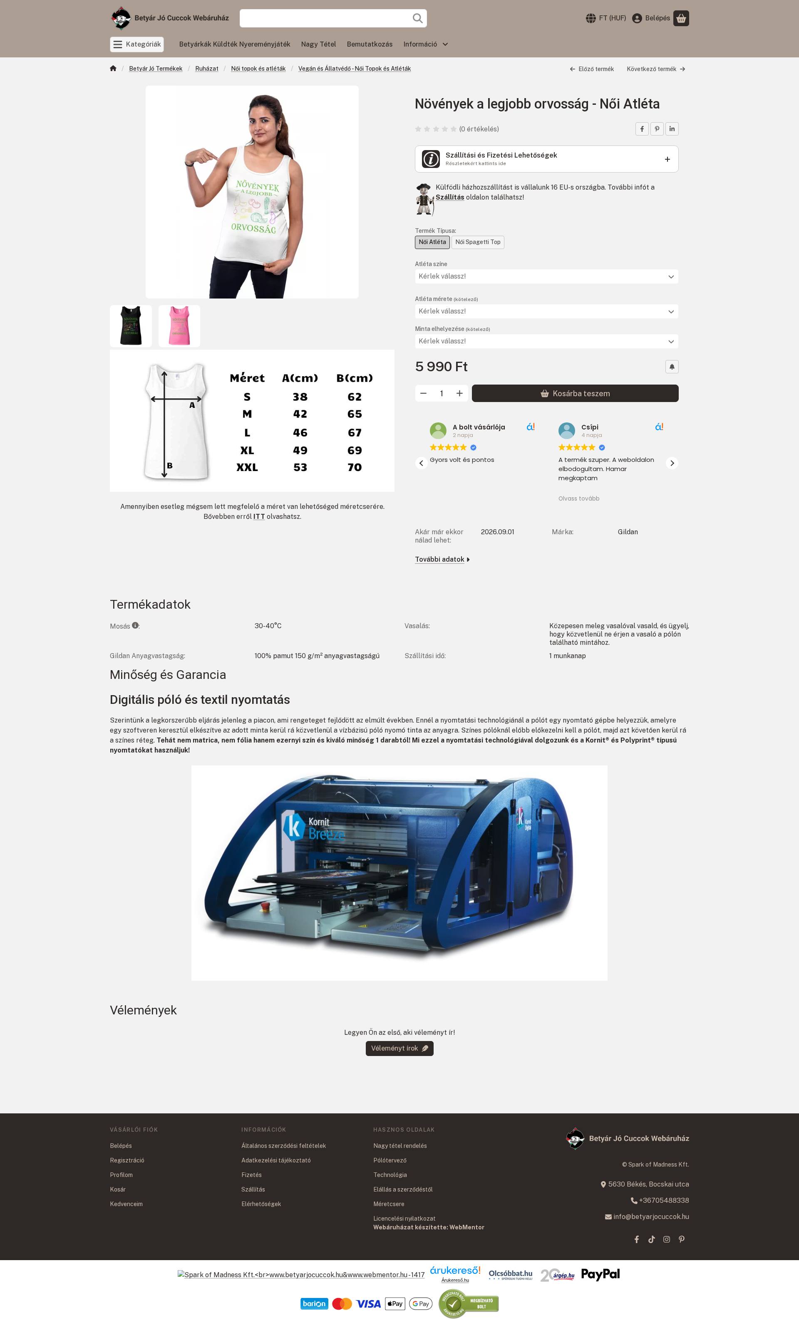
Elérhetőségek (261, 1204)
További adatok (439, 559)
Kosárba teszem (581, 393)
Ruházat (206, 68)
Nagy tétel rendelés (400, 1145)
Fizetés (251, 1175)
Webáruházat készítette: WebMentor (428, 1227)
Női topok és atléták (258, 68)
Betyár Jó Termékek (156, 68)
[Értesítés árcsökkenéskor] (672, 366)
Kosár (118, 1189)
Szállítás (450, 197)
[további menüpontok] (445, 44)
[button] (672, 463)
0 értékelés (480, 129)
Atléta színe (431, 264)
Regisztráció (127, 1160)
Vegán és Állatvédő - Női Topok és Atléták (354, 68)
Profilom (121, 1175)
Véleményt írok (394, 1048)
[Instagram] (666, 1239)
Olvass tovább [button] (579, 499)
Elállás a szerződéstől (403, 1189)
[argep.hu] (558, 1275)
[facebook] (642, 129)
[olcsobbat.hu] (511, 1275)
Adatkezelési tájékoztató (276, 1160)
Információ (420, 44)
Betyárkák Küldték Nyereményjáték (234, 44)
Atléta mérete (446, 299)
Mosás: (125, 626)
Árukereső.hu (455, 1280)
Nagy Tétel (318, 44)
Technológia (390, 1175)
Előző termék (596, 69)
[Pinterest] (681, 1239)
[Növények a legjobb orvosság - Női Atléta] (252, 192)
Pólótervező (390, 1160)
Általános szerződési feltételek (283, 1145)
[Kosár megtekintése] (681, 18)
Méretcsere (388, 1204)
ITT (259, 517)
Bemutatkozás (370, 44)
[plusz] (459, 393)
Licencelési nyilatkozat (404, 1218)
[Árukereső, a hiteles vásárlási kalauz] (469, 1304)
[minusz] (423, 393)
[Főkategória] (113, 69)
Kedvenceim (126, 1204)
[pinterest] (657, 129)
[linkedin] (672, 129)
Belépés (121, 1145)
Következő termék (652, 69)
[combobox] (333, 18)
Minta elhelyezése (452, 329)
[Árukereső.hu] (455, 1270)
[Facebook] (636, 1239)
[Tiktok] (651, 1239)
